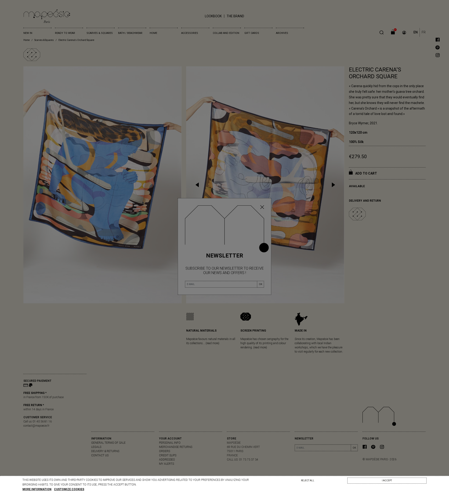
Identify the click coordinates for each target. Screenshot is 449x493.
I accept (387, 480)
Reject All (307, 480)
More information (36, 489)
